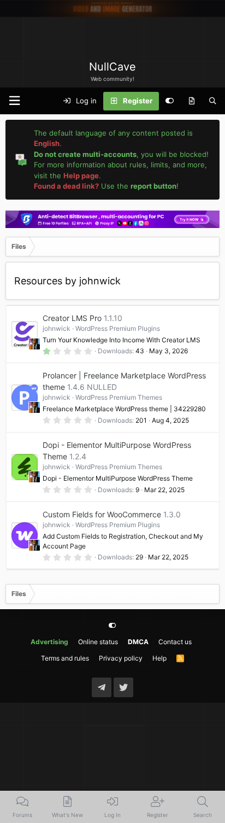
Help (159, 658)
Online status (98, 642)
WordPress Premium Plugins (117, 328)
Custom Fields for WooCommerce (102, 514)
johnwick (56, 328)
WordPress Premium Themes (118, 397)
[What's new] (191, 101)
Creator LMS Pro (72, 318)
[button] (14, 100)
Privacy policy (121, 658)
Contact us (175, 642)
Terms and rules (65, 658)
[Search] (213, 101)
